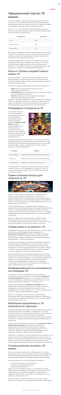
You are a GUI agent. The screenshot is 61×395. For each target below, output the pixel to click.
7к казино (18, 29)
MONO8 (53, 9)
